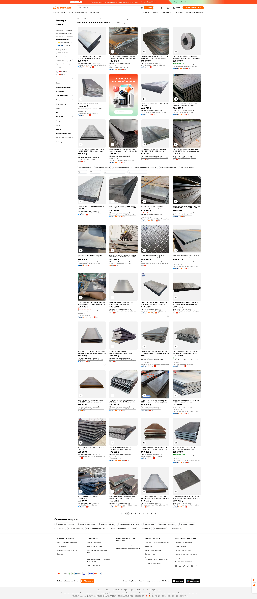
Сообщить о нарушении (153, 563)
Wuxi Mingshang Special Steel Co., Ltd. (153, 65)
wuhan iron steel (161, 528)
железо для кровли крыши (118, 528)
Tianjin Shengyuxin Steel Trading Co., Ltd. (90, 360)
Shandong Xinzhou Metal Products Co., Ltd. (122, 360)
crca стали (83, 172)
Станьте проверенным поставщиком (186, 554)
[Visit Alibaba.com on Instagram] (188, 566)
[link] (254, 580)
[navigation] (64, 266)
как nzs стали (96, 172)
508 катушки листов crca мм (96, 528)
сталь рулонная (176, 528)
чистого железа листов (122, 167)
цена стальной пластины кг (139, 172)
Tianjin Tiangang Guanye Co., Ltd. (88, 113)
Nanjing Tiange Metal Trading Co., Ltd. (184, 158)
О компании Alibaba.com (65, 538)
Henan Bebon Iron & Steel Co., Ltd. (120, 263)
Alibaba (79, 19)
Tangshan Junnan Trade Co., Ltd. (183, 112)
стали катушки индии (103, 167)
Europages (157, 590)
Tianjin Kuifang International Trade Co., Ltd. (186, 311)
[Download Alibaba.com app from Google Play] (193, 581)
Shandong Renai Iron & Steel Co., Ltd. (89, 263)
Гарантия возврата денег (94, 546)
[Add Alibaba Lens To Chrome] (87, 581)
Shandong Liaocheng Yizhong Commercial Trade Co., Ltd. (155, 158)
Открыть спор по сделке (153, 550)
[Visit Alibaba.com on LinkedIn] (179, 566)
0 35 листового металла (169, 167)
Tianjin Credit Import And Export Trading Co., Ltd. (92, 65)
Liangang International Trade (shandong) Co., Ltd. (155, 311)
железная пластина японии (66, 524)
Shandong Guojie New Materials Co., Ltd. (122, 160)
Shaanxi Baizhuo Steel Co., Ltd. (118, 67)
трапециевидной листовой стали (129, 524)
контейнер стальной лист (167, 524)
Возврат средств (150, 554)
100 (151, 513)
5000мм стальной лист (188, 524)
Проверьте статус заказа (182, 550)
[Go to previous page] (123, 513)
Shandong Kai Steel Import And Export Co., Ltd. (123, 215)
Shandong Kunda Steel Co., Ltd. (182, 215)
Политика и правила (93, 565)
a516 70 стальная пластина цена (115, 172)
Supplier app (133, 581)
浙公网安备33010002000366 (161, 596)
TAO (144, 590)
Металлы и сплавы (90, 19)
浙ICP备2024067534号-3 (180, 596)
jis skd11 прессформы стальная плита (146, 167)
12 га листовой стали (76, 528)
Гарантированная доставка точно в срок (98, 551)
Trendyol (150, 590)
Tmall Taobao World (119, 590)
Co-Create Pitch (62, 546)
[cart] (168, 8)
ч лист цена (61, 528)
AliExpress (100, 590)
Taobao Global (136, 590)
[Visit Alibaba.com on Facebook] (175, 566)
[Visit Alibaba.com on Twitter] (184, 566)
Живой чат (148, 546)
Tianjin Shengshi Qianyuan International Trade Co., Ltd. (155, 263)
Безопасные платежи (94, 542)
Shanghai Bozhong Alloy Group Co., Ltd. (90, 159)
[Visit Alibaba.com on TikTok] (196, 566)
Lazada (128, 590)
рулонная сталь (146, 528)
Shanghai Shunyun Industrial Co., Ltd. (89, 213)
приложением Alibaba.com (161, 581)
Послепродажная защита (95, 556)
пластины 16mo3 (150, 524)
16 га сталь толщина (188, 167)
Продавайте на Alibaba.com (183, 542)
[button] (141, 7)
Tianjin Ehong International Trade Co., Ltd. (186, 266)
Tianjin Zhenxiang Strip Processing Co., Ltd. (122, 311)
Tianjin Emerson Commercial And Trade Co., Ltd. (187, 66)
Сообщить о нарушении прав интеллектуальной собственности (156, 558)
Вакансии (60, 554)
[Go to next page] (155, 513)
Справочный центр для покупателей (157, 542)
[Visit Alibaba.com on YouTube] (192, 566)
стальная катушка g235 (107, 524)
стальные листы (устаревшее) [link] (126, 19)
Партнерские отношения (182, 558)
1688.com (108, 590)
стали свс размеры (85, 167)
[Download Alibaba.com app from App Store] (178, 581)
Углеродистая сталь (106, 19)
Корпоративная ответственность (68, 550)
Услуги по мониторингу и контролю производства (98, 560)
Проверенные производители (125, 545)
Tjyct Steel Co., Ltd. (84, 315)
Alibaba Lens (68, 581)
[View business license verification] (147, 596)
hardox (134, 528)
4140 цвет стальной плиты (87, 524)
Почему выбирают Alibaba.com (67, 542)
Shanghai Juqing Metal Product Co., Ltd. (153, 112)
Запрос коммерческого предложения (128, 548)
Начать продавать (180, 546)
